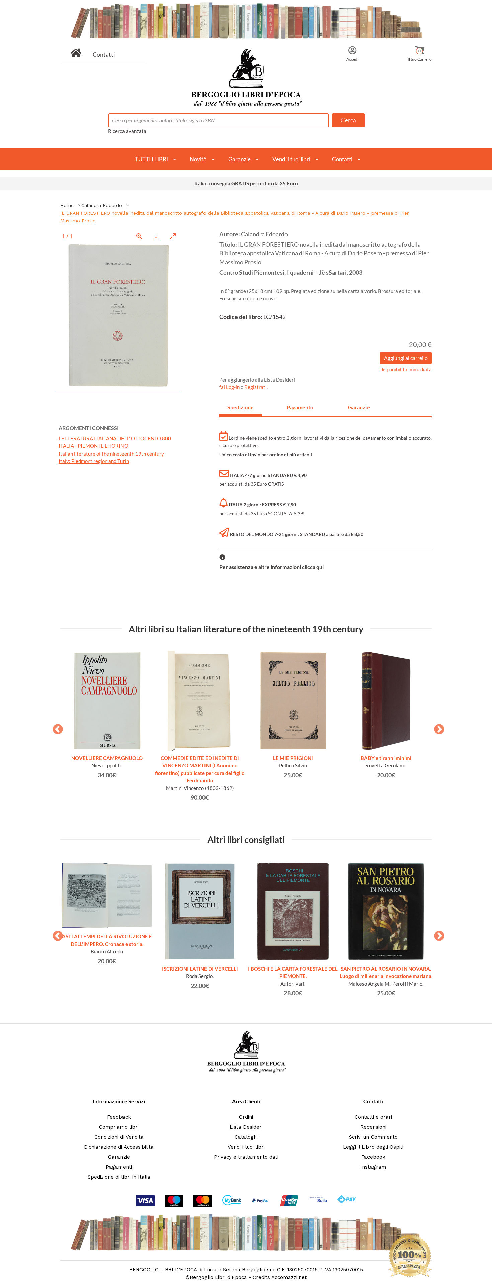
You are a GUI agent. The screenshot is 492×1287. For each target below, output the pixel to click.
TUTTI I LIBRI (151, 159)
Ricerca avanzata (127, 131)
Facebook (373, 1157)
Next (436, 727)
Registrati (255, 387)
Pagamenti (119, 1167)
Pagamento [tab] (299, 407)
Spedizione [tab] (240, 407)
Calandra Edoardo (101, 205)
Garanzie (239, 159)
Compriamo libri (119, 1127)
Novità (198, 159)
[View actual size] (139, 236)
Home (67, 205)
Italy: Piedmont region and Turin (94, 461)
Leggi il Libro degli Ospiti (373, 1147)
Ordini (246, 1117)
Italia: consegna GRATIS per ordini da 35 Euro (246, 183)
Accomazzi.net (289, 1277)
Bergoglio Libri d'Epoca (218, 1277)
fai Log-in (230, 387)
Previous (55, 727)
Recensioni (373, 1127)
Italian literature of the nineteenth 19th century (111, 454)
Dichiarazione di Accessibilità (119, 1147)
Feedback (119, 1117)
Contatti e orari (373, 1117)
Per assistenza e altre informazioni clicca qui (271, 567)
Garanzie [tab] (359, 407)
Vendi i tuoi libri (291, 159)
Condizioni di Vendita (119, 1137)
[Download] (156, 236)
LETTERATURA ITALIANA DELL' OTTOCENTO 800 (115, 438)
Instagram (373, 1167)
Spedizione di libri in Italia (119, 1177)
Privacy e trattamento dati (246, 1157)
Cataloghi (246, 1137)
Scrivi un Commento (373, 1137)
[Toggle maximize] (172, 236)
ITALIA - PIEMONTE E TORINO (93, 446)
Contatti (104, 54)
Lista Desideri (246, 1127)
